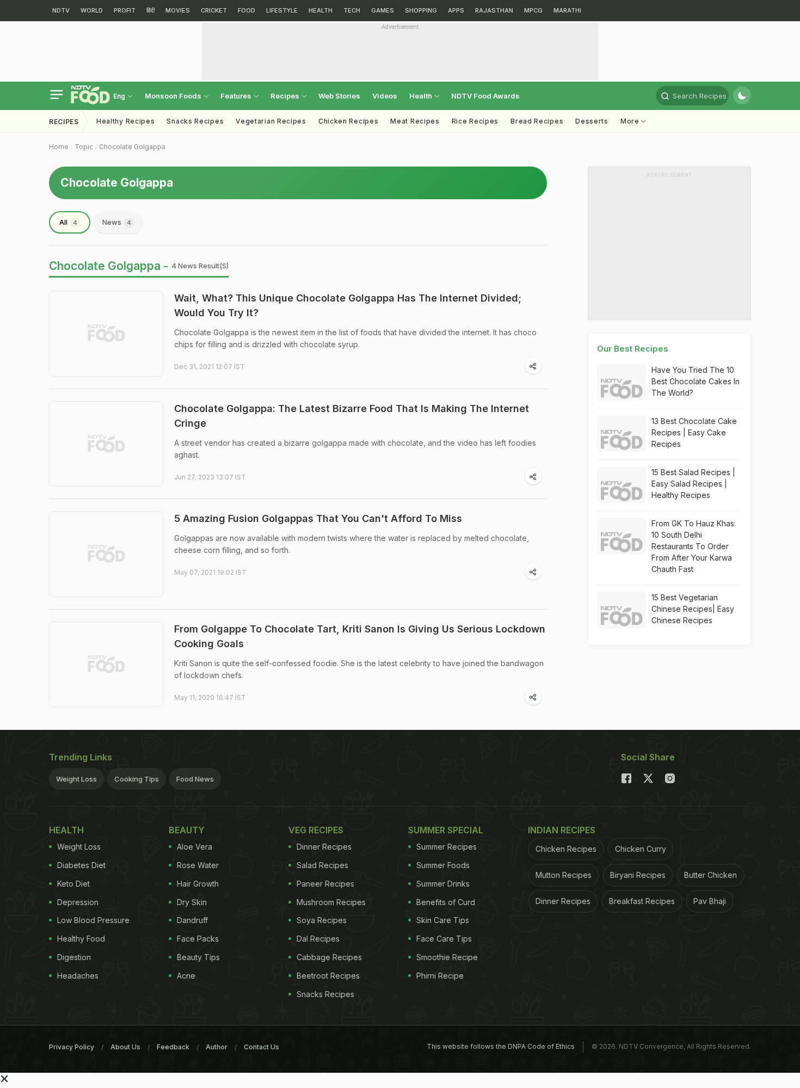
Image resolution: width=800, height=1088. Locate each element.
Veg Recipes (315, 830)
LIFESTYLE (282, 10)
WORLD (92, 10)
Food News (195, 778)
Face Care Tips (444, 938)
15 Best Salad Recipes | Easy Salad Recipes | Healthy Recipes (693, 484)
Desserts (591, 121)
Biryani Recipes (638, 875)
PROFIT (125, 10)
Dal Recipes (318, 938)
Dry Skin (192, 902)
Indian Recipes (561, 830)
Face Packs (198, 938)
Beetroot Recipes (328, 975)
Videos (384, 95)
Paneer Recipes (325, 883)
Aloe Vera (194, 846)
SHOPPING (421, 10)
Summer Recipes (446, 846)
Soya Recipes (322, 920)
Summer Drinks (443, 883)
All (68, 222)
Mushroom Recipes (331, 902)
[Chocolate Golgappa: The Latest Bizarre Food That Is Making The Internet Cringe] (106, 444)
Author (216, 1047)
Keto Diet (73, 883)
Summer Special (445, 830)
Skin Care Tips (442, 920)
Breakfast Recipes (642, 901)
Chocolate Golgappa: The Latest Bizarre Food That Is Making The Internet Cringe (351, 416)
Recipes (285, 95)
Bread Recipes (536, 121)
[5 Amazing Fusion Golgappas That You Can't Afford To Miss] (106, 554)
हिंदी (150, 10)
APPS (456, 10)
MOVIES (177, 10)
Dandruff (192, 920)
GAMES (382, 10)
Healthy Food (81, 938)
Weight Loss (76, 778)
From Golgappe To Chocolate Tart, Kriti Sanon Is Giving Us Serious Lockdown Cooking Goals (359, 636)
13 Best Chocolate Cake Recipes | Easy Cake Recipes (694, 432)
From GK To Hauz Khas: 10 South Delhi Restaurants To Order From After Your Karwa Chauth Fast (693, 546)
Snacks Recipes (195, 121)
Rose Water (198, 865)
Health (421, 95)
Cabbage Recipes (329, 957)
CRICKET (214, 10)
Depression (78, 902)
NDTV (61, 10)
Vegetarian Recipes (271, 121)
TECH (351, 10)
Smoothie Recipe (447, 957)
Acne (186, 975)
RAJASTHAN (494, 10)
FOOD (246, 10)
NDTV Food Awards (485, 95)
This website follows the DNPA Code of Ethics (501, 1046)
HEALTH (321, 10)
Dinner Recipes (324, 846)
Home (59, 147)
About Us (125, 1047)
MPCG (533, 10)
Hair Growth (198, 883)
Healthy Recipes (125, 121)
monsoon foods (174, 95)
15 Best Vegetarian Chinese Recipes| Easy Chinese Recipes (692, 609)
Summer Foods (443, 865)
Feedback (173, 1047)
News (116, 222)
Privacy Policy (71, 1047)
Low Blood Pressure (93, 920)
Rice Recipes (475, 121)
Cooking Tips (136, 778)
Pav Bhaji (709, 901)
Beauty (187, 830)
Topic (84, 147)
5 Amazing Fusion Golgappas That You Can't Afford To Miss (318, 518)
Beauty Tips (198, 957)
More (631, 121)
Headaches (78, 975)
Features (236, 95)
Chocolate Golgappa (132, 147)
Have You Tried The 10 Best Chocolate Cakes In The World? (695, 381)
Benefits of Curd (445, 902)
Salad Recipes (322, 865)
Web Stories (339, 95)
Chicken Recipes (348, 121)
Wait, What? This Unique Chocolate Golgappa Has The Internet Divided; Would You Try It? (347, 305)
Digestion (74, 957)
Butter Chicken (710, 875)
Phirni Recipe (440, 975)
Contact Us (261, 1047)
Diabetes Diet (81, 865)
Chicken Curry (640, 848)
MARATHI (567, 10)
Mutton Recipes (564, 875)
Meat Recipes (414, 121)
